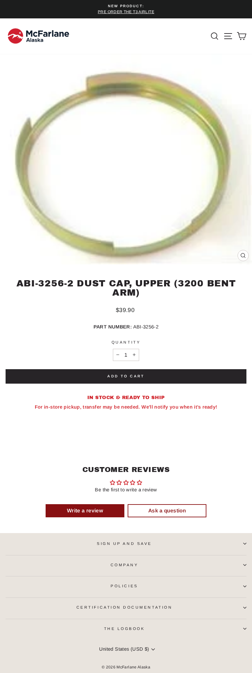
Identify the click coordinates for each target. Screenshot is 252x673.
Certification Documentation (124, 607)
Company (124, 565)
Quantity (126, 342)
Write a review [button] (85, 510)
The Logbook (124, 628)
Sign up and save (124, 543)
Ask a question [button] (167, 510)
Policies (124, 586)
